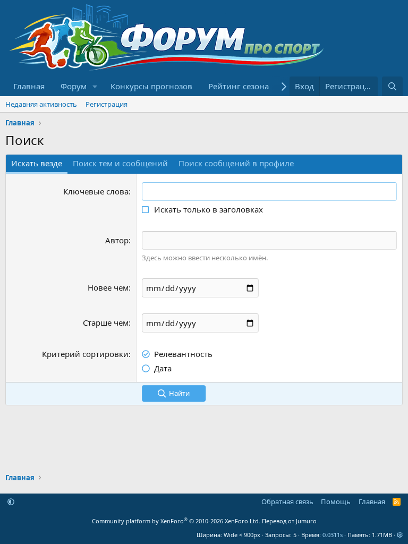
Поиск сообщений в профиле (236, 163)
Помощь (336, 501)
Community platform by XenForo (176, 521)
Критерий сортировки (85, 353)
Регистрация (107, 104)
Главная (29, 86)
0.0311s (332, 535)
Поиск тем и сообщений (120, 163)
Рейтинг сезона (238, 86)
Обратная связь (287, 501)
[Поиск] (392, 86)
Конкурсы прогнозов (151, 86)
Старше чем (106, 322)
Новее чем (108, 287)
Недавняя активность (41, 104)
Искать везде (36, 163)
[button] (95, 86)
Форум (74, 86)
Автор (117, 240)
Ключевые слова (96, 191)
